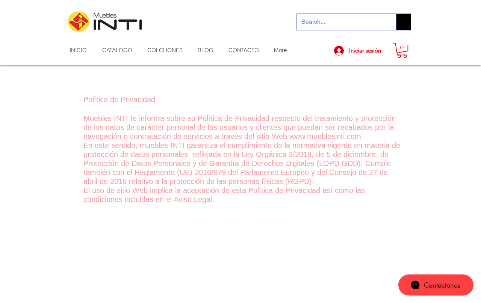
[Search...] (403, 22)
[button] (402, 50)
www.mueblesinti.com (325, 136)
